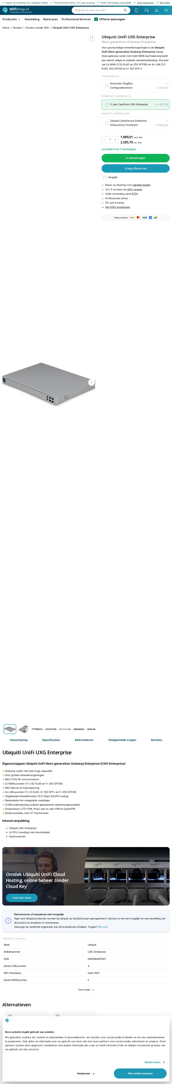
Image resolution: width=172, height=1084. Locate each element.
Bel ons (102, 926)
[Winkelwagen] (166, 10)
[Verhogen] (115, 139)
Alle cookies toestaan (140, 1073)
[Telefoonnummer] (136, 10)
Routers (17, 27)
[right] (91, 382)
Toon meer (84, 989)
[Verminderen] (104, 139)
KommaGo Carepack (114, 96)
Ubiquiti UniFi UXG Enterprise (71, 27)
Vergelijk (112, 177)
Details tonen (152, 1062)
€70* (135, 194)
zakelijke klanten (142, 185)
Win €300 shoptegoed (117, 207)
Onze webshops (145, 3)
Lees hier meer (21, 897)
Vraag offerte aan (136, 168)
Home (5, 27)
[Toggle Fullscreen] (91, 37)
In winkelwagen (135, 158)
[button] (136, 85)
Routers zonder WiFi (37, 27)
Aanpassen (83, 1073)
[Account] (156, 10)
